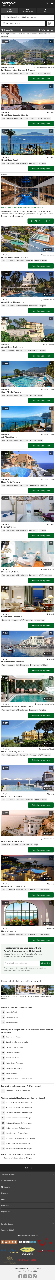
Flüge (45, 12)
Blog (3, 1199)
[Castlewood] (9, 1260)
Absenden (45, 963)
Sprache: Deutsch (7, 1224)
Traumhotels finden (8, 1175)
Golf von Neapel (29, 1154)
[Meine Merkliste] (46, 3)
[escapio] (9, 3)
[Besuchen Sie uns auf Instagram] (25, 1276)
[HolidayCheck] (9, 1251)
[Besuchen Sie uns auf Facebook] (20, 1276)
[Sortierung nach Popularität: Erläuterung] (21, 30)
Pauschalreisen (27, 12)
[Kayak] (9, 1242)
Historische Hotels (14, 1154)
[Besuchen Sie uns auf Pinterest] (30, 1276)
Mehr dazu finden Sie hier (21, 970)
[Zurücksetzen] (51, 17)
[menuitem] (27, 1181)
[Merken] (51, 41)
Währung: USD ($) (7, 1230)
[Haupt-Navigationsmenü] (52, 3)
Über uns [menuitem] (4, 1193)
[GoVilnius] (27, 1260)
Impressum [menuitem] (5, 1212)
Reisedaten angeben (41, 79)
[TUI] (45, 1242)
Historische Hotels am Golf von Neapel (17, 1158)
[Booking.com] (27, 1242)
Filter (52, 30)
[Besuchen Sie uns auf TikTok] (35, 1276)
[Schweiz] (45, 1251)
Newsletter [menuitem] (5, 1206)
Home (3, 1154)
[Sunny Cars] (27, 1251)
